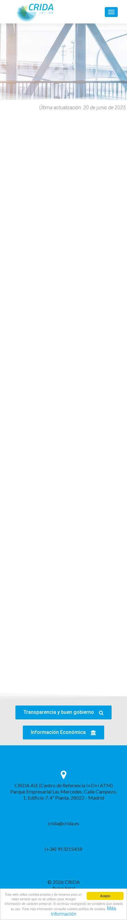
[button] (63, 712)
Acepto (105, 895)
